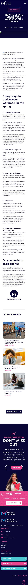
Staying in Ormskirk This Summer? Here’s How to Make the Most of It (14, 342)
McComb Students (10, 83)
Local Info (11, 345)
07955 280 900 (7, 534)
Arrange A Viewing (9, 568)
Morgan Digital (22, 576)
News (11, 9)
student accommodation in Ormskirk (11, 118)
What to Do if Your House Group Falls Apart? (12, 367)
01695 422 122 (7, 531)
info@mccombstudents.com (10, 538)
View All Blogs (12, 411)
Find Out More (12, 503)
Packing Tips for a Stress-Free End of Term (13, 392)
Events (6, 345)
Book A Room (7, 563)
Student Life (15, 9)
